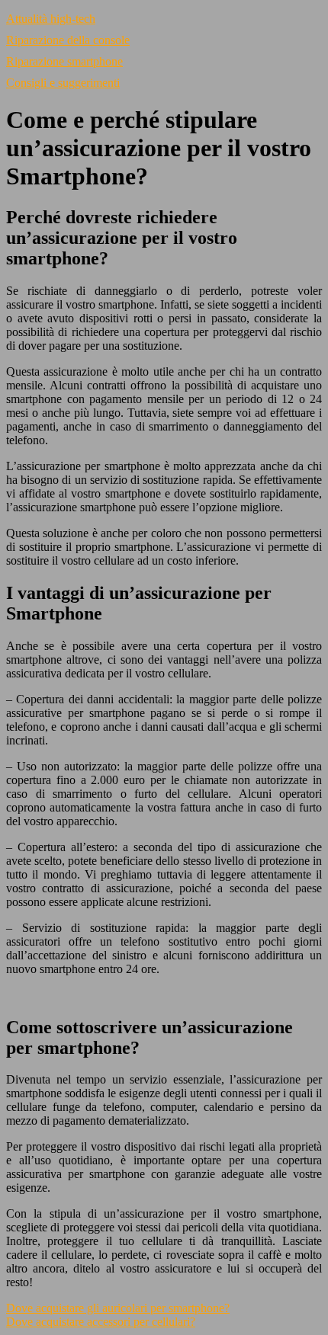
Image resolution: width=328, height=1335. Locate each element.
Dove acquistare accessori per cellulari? (100, 1321)
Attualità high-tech (50, 18)
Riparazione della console (68, 40)
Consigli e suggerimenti (63, 82)
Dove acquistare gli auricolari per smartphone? (118, 1307)
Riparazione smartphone (64, 61)
